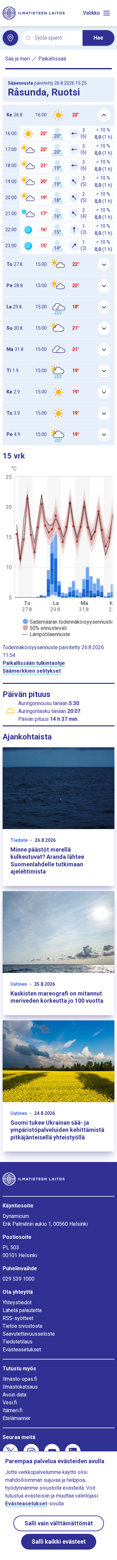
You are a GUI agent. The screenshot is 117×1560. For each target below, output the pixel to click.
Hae (98, 38)
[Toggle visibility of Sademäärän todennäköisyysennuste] (68, 622)
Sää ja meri (17, 59)
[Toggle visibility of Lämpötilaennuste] (46, 634)
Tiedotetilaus (17, 1342)
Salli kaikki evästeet (59, 1541)
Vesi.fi (10, 1402)
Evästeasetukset (22, 1349)
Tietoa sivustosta (22, 1326)
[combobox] (56, 38)
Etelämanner (17, 1418)
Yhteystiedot (17, 1302)
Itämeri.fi (12, 1410)
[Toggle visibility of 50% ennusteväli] (45, 628)
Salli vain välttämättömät (58, 1523)
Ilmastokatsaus (20, 1387)
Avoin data (14, 1395)
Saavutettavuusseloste (29, 1334)
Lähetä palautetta (22, 1310)
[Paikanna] (10, 38)
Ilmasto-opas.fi (20, 1379)
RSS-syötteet (18, 1318)
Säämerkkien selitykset (32, 671)
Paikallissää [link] (52, 59)
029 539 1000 (18, 1279)
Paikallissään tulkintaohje (34, 663)
